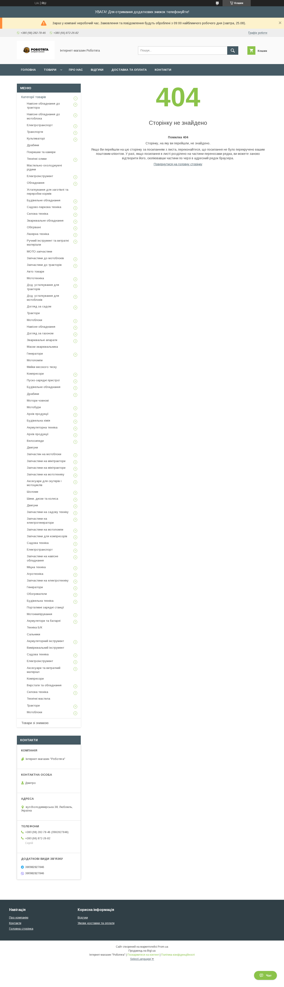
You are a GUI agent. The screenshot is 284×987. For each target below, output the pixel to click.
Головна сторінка (21, 928)
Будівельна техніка (40, 600)
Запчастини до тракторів (44, 264)
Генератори (35, 353)
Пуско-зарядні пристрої (43, 380)
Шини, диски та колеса (42, 498)
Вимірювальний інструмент (45, 647)
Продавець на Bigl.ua (142, 950)
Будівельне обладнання (43, 200)
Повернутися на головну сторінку (178, 164)
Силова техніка (37, 213)
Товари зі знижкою (35, 723)
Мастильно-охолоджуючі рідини (44, 167)
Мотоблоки (34, 320)
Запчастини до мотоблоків (45, 258)
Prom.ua (163, 946)
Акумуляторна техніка (42, 427)
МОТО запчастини (39, 251)
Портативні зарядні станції (45, 607)
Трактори (33, 313)
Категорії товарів (33, 97)
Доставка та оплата (129, 69)
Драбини (33, 145)
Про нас (76, 69)
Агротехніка (35, 573)
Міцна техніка (36, 567)
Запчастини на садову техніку (48, 512)
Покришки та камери (41, 152)
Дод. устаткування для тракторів (43, 287)
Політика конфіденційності (178, 954)
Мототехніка (35, 278)
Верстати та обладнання (44, 685)
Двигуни (32, 447)
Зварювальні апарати (42, 340)
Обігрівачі (34, 227)
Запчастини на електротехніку (48, 580)
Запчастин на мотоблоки (44, 454)
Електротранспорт (40, 125)
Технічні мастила (38, 698)
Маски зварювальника (42, 346)
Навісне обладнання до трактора (43, 105)
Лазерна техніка (38, 234)
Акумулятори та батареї (44, 620)
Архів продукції (38, 414)
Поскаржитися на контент (143, 954)
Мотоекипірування (39, 614)
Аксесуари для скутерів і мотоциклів (44, 483)
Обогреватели (37, 593)
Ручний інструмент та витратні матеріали (48, 242)
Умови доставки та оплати (96, 923)
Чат (269, 975)
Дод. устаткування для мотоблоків (43, 297)
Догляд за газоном (40, 333)
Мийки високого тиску (42, 367)
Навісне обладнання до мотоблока (43, 116)
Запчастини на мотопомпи (45, 529)
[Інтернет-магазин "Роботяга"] (36, 58)
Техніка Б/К (34, 627)
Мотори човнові (38, 400)
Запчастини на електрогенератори (40, 520)
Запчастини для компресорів (47, 536)
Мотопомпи (35, 360)
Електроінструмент (40, 176)
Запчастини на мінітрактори (46, 461)
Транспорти (35, 131)
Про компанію (18, 917)
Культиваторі (36, 138)
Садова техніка (38, 543)
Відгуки (97, 69)
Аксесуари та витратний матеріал (43, 670)
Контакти (163, 69)
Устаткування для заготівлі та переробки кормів (47, 191)
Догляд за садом (39, 306)
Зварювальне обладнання (45, 220)
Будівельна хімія (38, 420)
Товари (50, 69)
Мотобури (34, 407)
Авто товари (35, 271)
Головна (28, 69)
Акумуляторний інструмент (45, 641)
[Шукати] (232, 50)
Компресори (35, 373)
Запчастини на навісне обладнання (42, 558)
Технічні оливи (37, 158)
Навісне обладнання (41, 326)
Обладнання (35, 182)
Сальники (33, 634)
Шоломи (32, 491)
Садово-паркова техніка (44, 207)
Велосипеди (35, 440)
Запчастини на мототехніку (45, 474)
